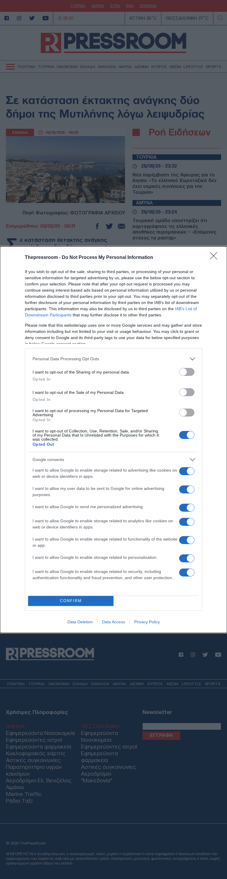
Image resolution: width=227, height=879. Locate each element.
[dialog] (113, 439)
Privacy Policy (147, 621)
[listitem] (113, 359)
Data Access (113, 621)
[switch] (186, 372)
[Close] (215, 257)
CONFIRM (71, 601)
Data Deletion (80, 621)
